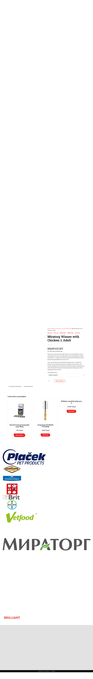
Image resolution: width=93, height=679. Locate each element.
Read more (45, 434)
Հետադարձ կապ (52, 638)
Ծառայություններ (52, 630)
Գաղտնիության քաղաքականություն (53, 645)
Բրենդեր (77, 333)
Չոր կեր (64, 328)
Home (49, 328)
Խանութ (53, 328)
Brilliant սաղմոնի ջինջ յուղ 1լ (71, 402)
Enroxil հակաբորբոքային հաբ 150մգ (19, 426)
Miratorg (69, 328)
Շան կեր (58, 328)
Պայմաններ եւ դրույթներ (53, 642)
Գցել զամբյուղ (60, 381)
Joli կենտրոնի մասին (53, 636)
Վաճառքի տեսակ (52, 372)
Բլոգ (49, 640)
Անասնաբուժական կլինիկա (54, 632)
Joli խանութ (51, 634)
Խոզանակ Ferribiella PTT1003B (45, 426)
